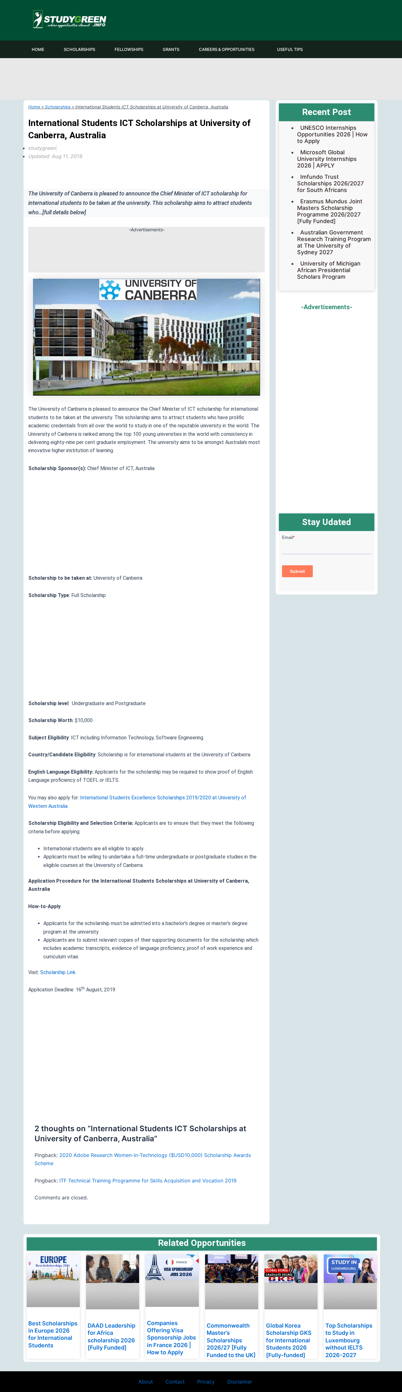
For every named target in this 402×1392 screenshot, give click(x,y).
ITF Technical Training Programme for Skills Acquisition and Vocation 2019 (147, 1180)
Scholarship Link (58, 972)
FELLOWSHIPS (129, 49)
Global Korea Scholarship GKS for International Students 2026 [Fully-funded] (289, 1340)
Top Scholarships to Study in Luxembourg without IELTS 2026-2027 (348, 1340)
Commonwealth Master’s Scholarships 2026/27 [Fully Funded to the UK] (231, 1340)
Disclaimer (239, 1381)
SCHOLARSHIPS (79, 49)
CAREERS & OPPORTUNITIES (226, 49)
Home (34, 106)
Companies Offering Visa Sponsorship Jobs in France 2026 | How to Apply (171, 1338)
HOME (38, 49)
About (146, 1381)
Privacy (206, 1381)
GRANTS (171, 49)
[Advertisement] (201, 77)
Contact (175, 1381)
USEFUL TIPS (290, 49)
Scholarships (58, 106)
